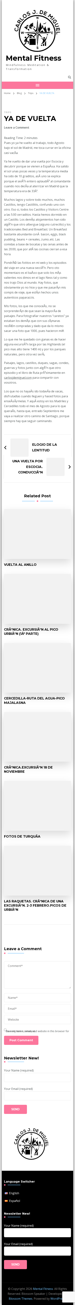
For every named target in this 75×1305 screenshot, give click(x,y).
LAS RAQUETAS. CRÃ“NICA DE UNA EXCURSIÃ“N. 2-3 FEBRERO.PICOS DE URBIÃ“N (35, 905)
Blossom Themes (20, 1299)
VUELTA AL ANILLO (20, 565)
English (14, 1193)
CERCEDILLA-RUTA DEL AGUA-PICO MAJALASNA (34, 700)
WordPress (58, 1299)
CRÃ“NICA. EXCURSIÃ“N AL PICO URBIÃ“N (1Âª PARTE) (31, 632)
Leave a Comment (16, 128)
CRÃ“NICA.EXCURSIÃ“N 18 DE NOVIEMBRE (28, 769)
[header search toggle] (69, 77)
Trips (7, 112)
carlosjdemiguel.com (18, 378)
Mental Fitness (33, 58)
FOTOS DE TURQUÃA (22, 836)
